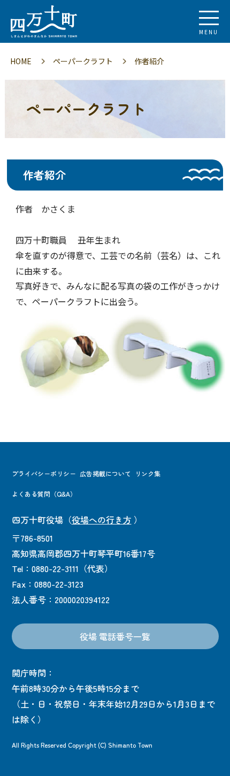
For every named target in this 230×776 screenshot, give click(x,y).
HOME (21, 61)
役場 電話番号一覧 (115, 636)
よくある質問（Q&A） (44, 493)
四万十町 (67, 21)
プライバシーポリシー (44, 473)
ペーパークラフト (83, 61)
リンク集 (147, 473)
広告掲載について (105, 473)
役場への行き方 (102, 519)
